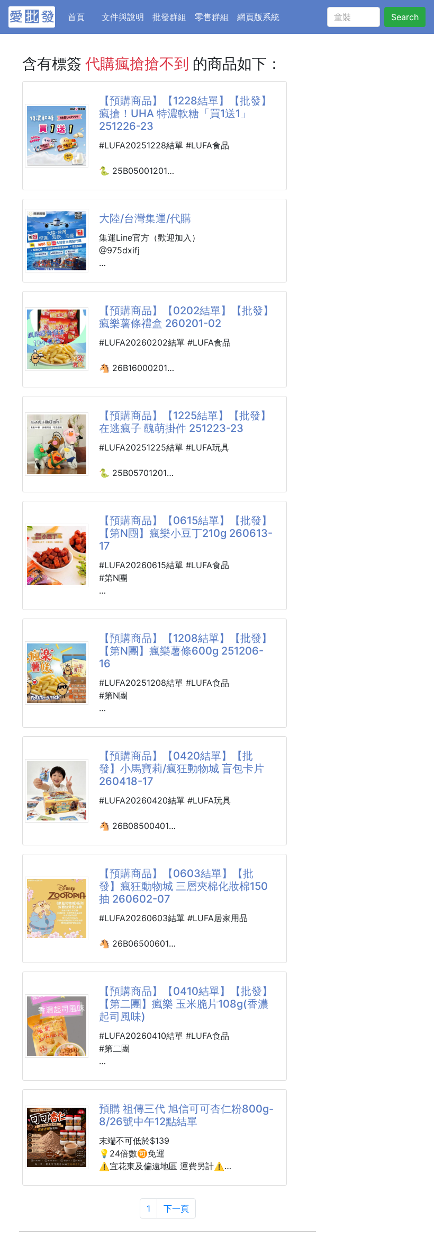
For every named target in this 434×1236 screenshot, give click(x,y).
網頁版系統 (258, 17)
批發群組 (169, 17)
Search (405, 17)
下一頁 (176, 1208)
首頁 (82, 16)
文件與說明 (123, 17)
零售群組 (212, 17)
